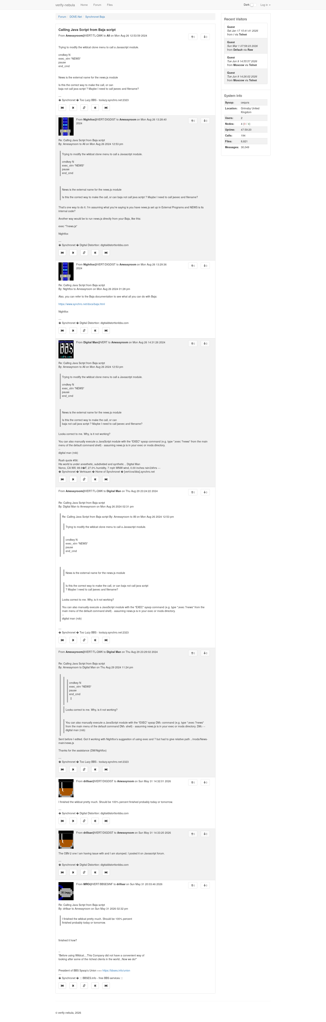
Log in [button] (265, 5)
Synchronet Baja (95, 16)
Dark (247, 4)
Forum (97, 5)
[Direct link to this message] (84, 107)
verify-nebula (65, 4)
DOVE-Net (76, 16)
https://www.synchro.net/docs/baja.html (81, 304)
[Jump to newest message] (106, 107)
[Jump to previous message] (73, 107)
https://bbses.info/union (116, 970)
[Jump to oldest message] (62, 107)
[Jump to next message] (95, 107)
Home (84, 5)
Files (110, 5)
